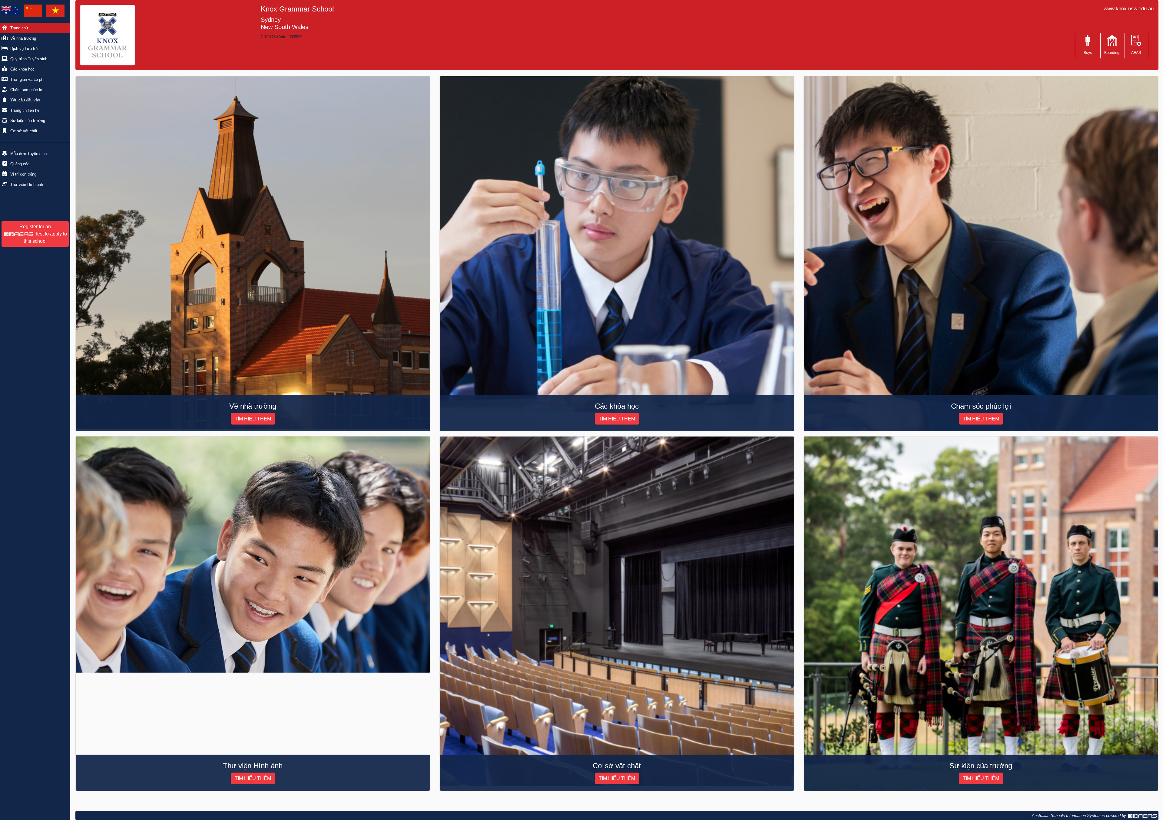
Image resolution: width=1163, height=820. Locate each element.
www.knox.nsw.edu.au (1129, 9)
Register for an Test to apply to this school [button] (43, 234)
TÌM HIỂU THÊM (253, 418)
